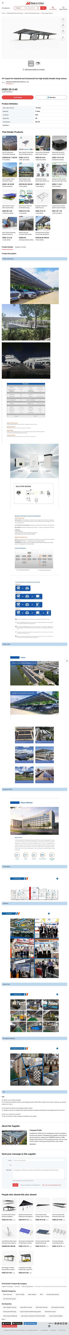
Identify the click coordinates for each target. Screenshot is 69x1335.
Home (3, 13)
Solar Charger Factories (9, 1307)
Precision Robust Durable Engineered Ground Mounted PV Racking (42, 1243)
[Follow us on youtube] (63, 1323)
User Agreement (44, 1330)
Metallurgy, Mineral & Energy (15, 13)
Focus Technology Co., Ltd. (22, 1330)
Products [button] (18, 8)
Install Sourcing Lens (10, 1326)
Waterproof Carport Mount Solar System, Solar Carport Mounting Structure (42, 180)
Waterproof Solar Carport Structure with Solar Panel (59, 180)
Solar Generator (7, 1294)
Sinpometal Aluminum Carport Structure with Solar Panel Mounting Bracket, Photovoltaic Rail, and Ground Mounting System (59, 153)
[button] (3, 3)
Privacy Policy (62, 1330)
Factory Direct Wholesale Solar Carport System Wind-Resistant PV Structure (42, 153)
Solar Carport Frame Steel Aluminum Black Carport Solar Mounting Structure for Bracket (26, 153)
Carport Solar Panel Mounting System (30, 1311)
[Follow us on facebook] (56, 1323)
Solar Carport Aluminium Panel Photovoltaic (33, 1316)
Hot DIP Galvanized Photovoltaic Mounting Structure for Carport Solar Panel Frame (8, 153)
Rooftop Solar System (53, 1294)
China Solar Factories (26, 1307)
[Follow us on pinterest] (66, 1323)
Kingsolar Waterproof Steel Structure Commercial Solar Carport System (42, 207)
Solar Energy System (47, 13)
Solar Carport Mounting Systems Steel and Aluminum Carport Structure (8, 234)
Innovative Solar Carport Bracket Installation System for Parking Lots (8, 1216)
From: (10, 1160)
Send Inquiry (18, 97)
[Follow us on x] (58, 1323)
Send (15, 1185)
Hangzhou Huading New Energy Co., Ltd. (17, 81)
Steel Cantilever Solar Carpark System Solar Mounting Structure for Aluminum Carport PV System (25, 180)
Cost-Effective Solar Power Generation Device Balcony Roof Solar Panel (9, 1243)
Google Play (17, 1323)
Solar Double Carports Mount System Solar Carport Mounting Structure (8, 207)
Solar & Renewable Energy (32, 13)
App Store (6, 1323)
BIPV (41, 1294)
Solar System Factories (57, 1307)
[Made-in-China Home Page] (35, 3)
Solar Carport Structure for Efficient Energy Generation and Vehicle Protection (25, 207)
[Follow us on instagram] (61, 1323)
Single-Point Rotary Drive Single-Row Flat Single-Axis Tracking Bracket (26, 1216)
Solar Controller (20, 1294)
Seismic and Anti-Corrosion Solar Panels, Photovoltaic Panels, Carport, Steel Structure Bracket (25, 234)
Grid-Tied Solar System (9, 1299)
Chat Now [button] (52, 97)
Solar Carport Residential (10, 1316)
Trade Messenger (30, 1323)
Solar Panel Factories (42, 1307)
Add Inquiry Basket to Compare (35, 69)
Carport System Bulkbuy (56, 1316)
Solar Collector (32, 1294)
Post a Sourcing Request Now (51, 1185)
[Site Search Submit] (43, 8)
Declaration (53, 1330)
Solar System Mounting (9, 1311)
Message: (9, 1170)
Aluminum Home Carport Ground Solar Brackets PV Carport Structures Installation (42, 234)
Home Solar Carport (50, 1311)
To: (11, 1165)
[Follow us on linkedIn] (49, 1326)
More (3, 1319)
